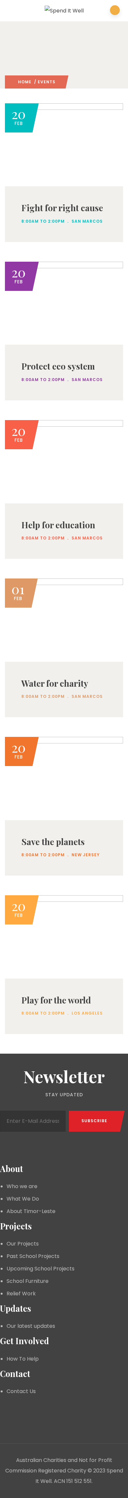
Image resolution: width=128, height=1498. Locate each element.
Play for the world (56, 1000)
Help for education (58, 525)
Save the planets (53, 841)
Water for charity (54, 683)
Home (25, 82)
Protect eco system (58, 366)
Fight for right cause (62, 207)
